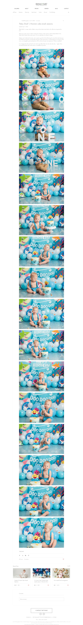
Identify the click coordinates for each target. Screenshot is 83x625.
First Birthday (52, 12)
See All (69, 566)
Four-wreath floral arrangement (61, 580)
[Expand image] (41, 64)
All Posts (14, 12)
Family (40, 12)
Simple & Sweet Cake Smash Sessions (21, 581)
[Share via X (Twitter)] (22, 555)
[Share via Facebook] (19, 555)
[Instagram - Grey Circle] (44, 614)
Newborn (21, 12)
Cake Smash (33, 12)
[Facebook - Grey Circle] (40, 614)
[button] (17, 8)
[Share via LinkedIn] (25, 555)
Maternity (27, 12)
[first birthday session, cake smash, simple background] (22, 573)
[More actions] (63, 20)
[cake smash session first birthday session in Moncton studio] (41, 573)
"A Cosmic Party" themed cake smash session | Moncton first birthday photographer (41, 581)
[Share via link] (28, 555)
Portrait (45, 12)
